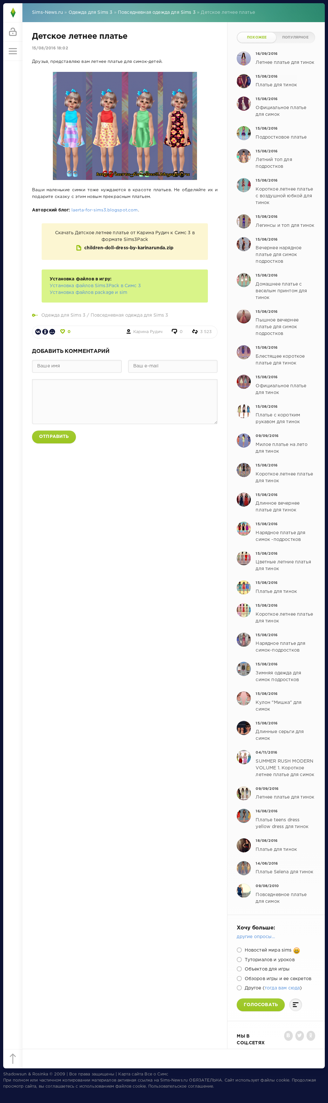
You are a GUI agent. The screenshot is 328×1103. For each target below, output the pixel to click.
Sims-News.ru (174, 1080)
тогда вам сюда (282, 988)
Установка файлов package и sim (88, 293)
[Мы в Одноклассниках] (311, 1036)
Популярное (295, 37)
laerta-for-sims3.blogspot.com (104, 210)
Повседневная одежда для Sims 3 (129, 315)
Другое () (272, 988)
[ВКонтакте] (38, 332)
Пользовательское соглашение (180, 1086)
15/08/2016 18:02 (50, 48)
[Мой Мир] (52, 332)
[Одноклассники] (45, 332)
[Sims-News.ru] (12, 12)
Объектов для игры (266, 969)
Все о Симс (156, 1074)
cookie (282, 1080)
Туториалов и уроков (268, 960)
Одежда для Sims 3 (63, 315)
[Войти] (12, 32)
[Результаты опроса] (295, 1004)
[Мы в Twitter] (299, 1036)
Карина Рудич (147, 332)
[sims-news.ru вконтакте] (288, 1036)
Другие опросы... (256, 937)
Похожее (256, 37)
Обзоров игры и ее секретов (277, 979)
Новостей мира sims (268, 950)
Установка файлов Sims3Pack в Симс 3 (95, 286)
